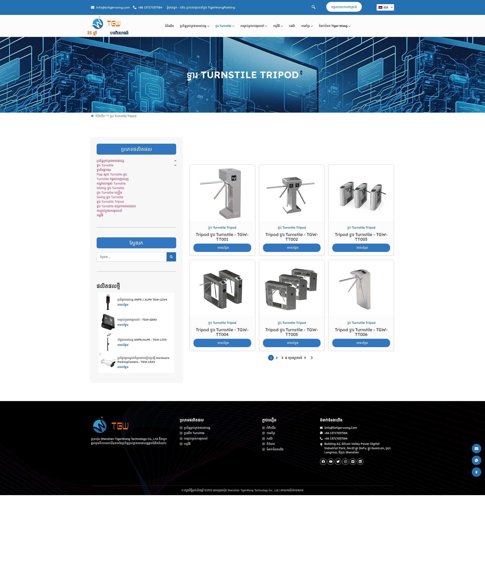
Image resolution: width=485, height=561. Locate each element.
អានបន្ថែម (122, 304)
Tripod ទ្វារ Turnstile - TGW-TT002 (291, 237)
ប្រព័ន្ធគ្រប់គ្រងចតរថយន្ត (193, 26)
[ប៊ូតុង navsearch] (313, 7)
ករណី (292, 26)
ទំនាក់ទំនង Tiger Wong (333, 26)
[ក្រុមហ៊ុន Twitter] (338, 461)
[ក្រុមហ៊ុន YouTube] (330, 461)
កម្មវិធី (276, 26)
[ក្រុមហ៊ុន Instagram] (345, 461)
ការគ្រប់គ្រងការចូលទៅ (252, 26)
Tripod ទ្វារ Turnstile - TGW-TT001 (222, 237)
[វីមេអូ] (353, 461)
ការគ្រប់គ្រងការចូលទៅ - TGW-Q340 (137, 319)
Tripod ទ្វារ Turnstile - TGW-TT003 (361, 237)
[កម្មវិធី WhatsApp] (16, 343)
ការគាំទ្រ (305, 26)
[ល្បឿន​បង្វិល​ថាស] (171, 256)
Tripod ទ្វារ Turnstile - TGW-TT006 (361, 332)
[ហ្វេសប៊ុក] (323, 461)
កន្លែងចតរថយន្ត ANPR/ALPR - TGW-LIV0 (142, 339)
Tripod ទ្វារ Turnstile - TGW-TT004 (222, 332)
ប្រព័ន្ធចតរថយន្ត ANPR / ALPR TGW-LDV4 (142, 299)
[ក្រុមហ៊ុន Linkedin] (360, 461)
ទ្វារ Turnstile (223, 26)
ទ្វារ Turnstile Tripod (222, 227)
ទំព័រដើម (169, 26)
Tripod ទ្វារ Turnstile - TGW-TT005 (291, 332)
